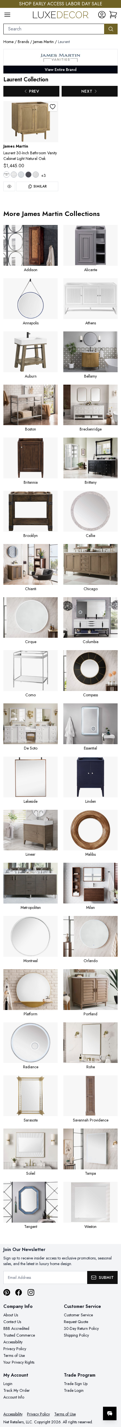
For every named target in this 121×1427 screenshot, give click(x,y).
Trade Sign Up (76, 1383)
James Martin (43, 41)
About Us (10, 1315)
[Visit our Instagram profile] (31, 1292)
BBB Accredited (16, 1328)
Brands (23, 41)
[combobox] (54, 29)
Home (8, 41)
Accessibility (13, 1342)
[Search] (111, 29)
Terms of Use (14, 1355)
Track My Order (16, 1390)
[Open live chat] (109, 1413)
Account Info (13, 1397)
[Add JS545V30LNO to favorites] (52, 106)
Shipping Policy (76, 1335)
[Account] (101, 14)
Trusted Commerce (19, 1335)
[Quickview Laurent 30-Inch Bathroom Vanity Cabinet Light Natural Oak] (9, 186)
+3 (43, 175)
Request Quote (76, 1322)
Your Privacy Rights (18, 1362)
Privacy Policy (14, 1349)
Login (7, 1383)
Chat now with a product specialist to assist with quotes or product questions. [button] (78, 1399)
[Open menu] (7, 15)
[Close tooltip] (112, 1396)
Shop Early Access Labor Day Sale (60, 4)
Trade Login (74, 1390)
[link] (113, 14)
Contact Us (12, 1322)
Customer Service (78, 1315)
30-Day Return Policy (81, 1328)
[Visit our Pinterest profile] (6, 1292)
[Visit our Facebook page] (19, 1292)
